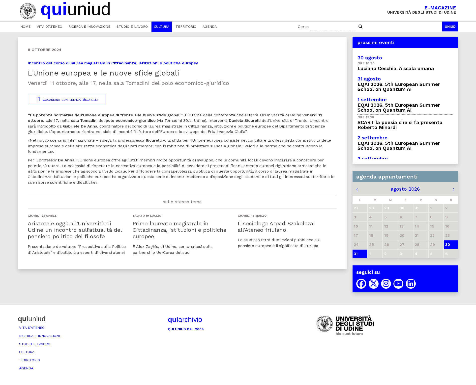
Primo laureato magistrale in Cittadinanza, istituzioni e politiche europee (179, 230)
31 (356, 253)
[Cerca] (360, 27)
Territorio (186, 26)
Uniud (450, 26)
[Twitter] (374, 284)
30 (447, 244)
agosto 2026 (405, 189)
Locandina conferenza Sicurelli (69, 99)
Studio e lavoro (132, 26)
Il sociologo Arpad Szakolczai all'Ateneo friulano (276, 226)
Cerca (303, 26)
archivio (185, 319)
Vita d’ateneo (49, 26)
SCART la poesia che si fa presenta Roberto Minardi (400, 124)
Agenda (210, 26)
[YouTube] (398, 284)
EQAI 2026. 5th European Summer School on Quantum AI (398, 86)
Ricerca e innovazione (89, 26)
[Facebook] (361, 284)
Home (25, 26)
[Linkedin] (411, 284)
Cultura (161, 26)
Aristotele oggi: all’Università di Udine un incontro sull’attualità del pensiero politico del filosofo (75, 230)
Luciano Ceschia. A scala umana (395, 68)
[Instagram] (386, 284)
